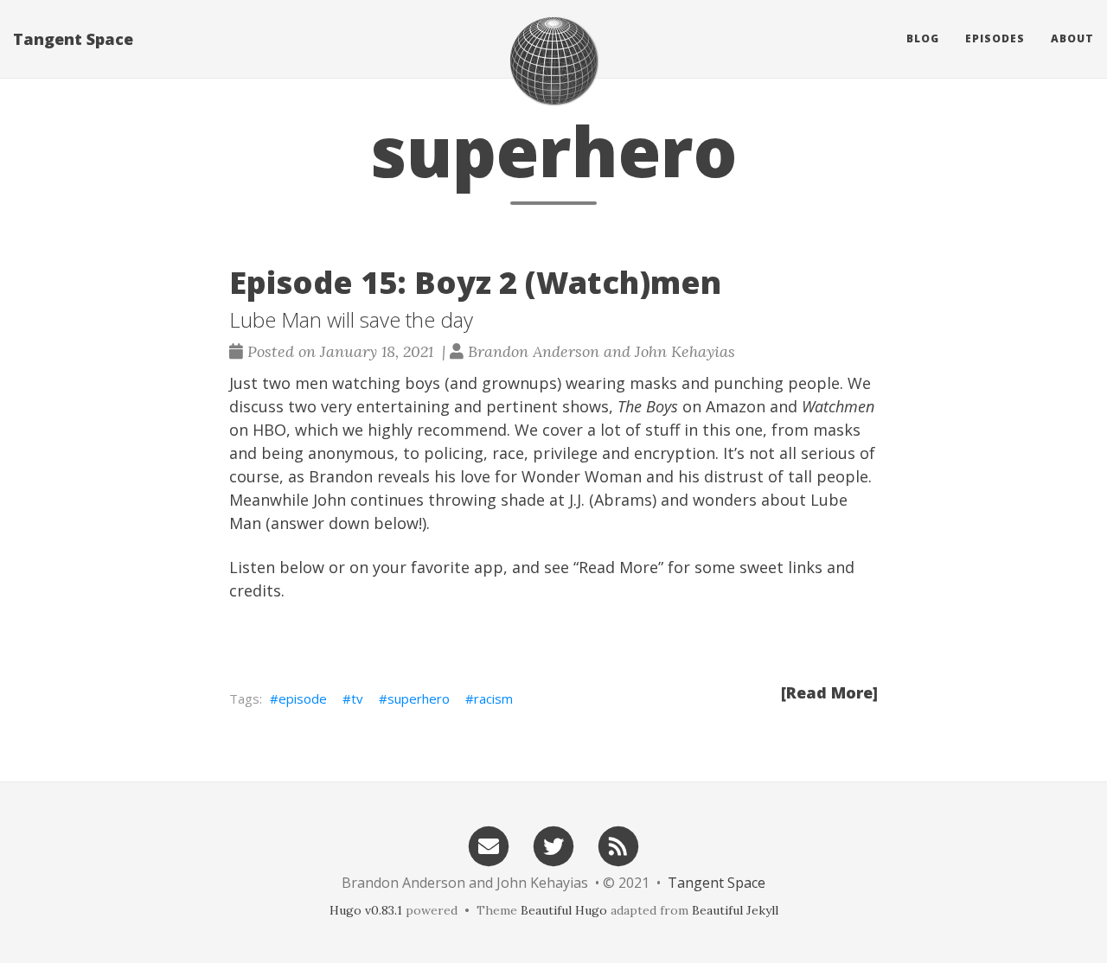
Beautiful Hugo (564, 910)
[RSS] (618, 845)
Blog (922, 38)
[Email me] (489, 845)
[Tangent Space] (553, 60)
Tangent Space (73, 39)
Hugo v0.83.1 (366, 910)
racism (493, 698)
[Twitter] (553, 845)
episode (302, 698)
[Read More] (829, 692)
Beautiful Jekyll (735, 910)
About (1072, 38)
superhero (418, 698)
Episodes (995, 38)
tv (357, 698)
